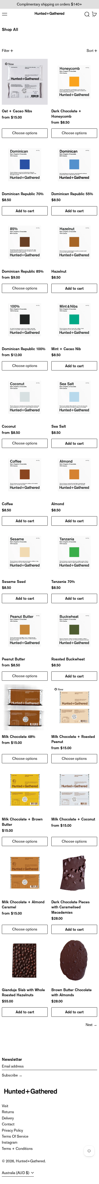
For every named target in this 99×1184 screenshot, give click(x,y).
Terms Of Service (15, 1136)
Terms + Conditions (17, 1148)
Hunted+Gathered (30, 1161)
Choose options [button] (24, 133)
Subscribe (10, 1075)
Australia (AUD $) (16, 1172)
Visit (5, 1105)
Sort (90, 50)
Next (89, 1024)
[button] (87, 14)
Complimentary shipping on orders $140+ (49, 4)
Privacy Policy (12, 1130)
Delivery (8, 1118)
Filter (5, 50)
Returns (8, 1111)
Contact (8, 1124)
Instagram (9, 1142)
